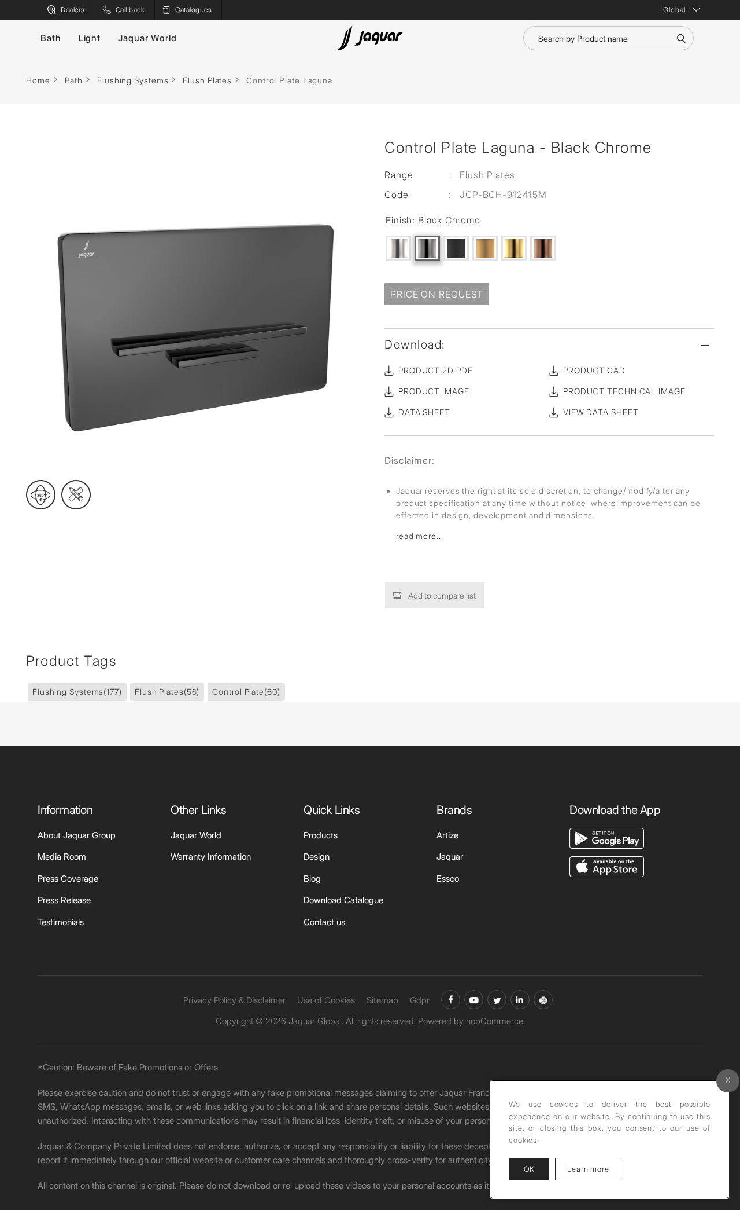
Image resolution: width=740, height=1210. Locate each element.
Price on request (436, 294)
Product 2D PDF (435, 370)
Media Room (62, 856)
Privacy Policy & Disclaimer (234, 1000)
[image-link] (606, 837)
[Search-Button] (681, 38)
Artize (447, 835)
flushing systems (77, 691)
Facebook (450, 999)
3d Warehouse (543, 999)
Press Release (64, 899)
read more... (419, 536)
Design (317, 856)
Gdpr (420, 1000)
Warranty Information (211, 856)
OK (529, 1169)
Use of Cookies (326, 1000)
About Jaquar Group (77, 835)
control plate (246, 691)
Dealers (73, 9)
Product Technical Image (624, 391)
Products (321, 835)
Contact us (324, 921)
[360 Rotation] (41, 494)
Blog (312, 878)
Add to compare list (442, 595)
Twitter (496, 999)
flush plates (167, 691)
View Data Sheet (601, 412)
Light (90, 37)
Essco (447, 878)
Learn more (594, 1169)
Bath (50, 37)
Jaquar (449, 856)
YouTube (473, 999)
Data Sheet (424, 412)
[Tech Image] (76, 494)
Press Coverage (68, 878)
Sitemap (382, 1000)
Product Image (433, 391)
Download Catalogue (343, 899)
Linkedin (520, 999)
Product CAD (594, 370)
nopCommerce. (495, 1020)
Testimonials (61, 921)
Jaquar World (147, 37)
